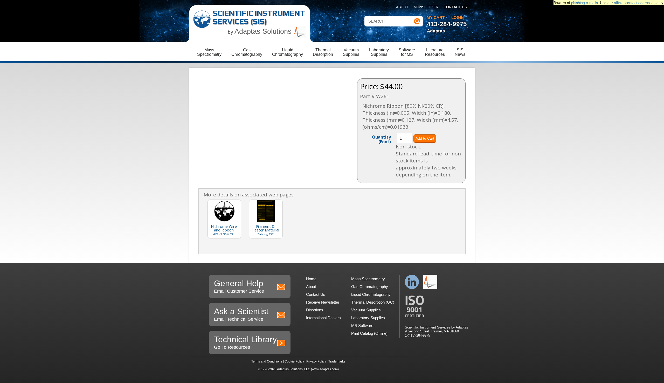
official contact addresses (634, 2)
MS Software (362, 325)
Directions (314, 310)
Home (311, 279)
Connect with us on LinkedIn (412, 282)
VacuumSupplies (351, 52)
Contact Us (455, 7)
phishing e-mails (584, 2)
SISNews (460, 52)
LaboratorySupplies (379, 52)
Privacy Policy (316, 361)
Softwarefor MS (407, 52)
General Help (239, 286)
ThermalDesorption (323, 52)
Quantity (381, 139)
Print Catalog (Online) (369, 333)
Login (457, 18)
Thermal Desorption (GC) (372, 302)
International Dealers (323, 318)
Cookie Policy (294, 361)
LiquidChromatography (287, 52)
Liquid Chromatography (371, 294)
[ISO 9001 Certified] (436, 307)
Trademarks (336, 361)
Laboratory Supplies (368, 318)
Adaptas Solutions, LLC (293, 369)
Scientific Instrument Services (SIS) (259, 17)
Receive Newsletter (322, 302)
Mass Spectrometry (368, 279)
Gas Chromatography (369, 286)
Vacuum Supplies (366, 310)
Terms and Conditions (266, 361)
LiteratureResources (435, 52)
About (402, 7)
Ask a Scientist (241, 314)
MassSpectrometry (209, 52)
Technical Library (245, 342)
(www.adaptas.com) (325, 369)
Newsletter (426, 7)
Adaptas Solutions (264, 31)
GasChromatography (246, 52)
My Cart (436, 18)
